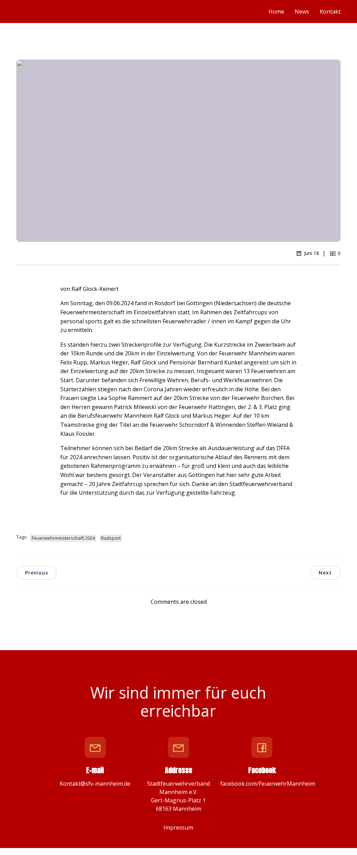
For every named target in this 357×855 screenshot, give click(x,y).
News (302, 11)
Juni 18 (311, 253)
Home (276, 11)
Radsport (111, 538)
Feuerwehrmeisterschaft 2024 (63, 538)
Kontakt (330, 11)
